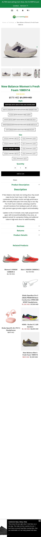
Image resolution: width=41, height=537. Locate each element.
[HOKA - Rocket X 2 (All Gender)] (30, 314)
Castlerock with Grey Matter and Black (20, 130)
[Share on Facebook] (19, 179)
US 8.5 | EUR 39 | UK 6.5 (11, 153)
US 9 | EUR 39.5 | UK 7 (29, 153)
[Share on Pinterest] (26, 179)
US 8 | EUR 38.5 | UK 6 (29, 149)
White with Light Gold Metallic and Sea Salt (20, 120)
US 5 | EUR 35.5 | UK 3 (20, 159)
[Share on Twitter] (22, 179)
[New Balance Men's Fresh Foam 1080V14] (30, 341)
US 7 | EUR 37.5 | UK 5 (29, 144)
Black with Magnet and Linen (20, 115)
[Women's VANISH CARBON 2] (11, 258)
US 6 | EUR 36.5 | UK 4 (29, 138)
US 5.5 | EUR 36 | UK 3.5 (11, 138)
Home (4, 22)
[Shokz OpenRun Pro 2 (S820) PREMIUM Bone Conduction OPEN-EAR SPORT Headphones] (30, 284)
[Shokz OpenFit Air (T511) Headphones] (11, 316)
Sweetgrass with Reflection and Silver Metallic (20, 124)
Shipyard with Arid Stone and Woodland (20, 105)
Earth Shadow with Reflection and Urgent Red (20, 109)
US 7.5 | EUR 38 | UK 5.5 (11, 149)
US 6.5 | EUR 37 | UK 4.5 (11, 144)
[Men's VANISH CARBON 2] (30, 258)
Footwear (11, 22)
